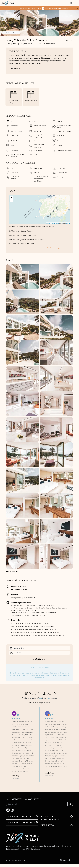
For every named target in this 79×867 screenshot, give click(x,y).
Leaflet (48, 223)
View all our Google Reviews (39, 703)
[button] (39, 34)
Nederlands (66, 860)
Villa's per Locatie (18, 816)
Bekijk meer (13, 68)
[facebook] (8, 811)
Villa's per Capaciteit (20, 822)
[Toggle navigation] (75, 3)
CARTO (68, 223)
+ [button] (11, 197)
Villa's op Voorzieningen (51, 818)
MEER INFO (47, 825)
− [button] (11, 200)
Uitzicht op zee (62, 172)
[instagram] (12, 811)
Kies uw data (19, 648)
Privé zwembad (39, 168)
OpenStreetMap (55, 223)
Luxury (36, 154)
